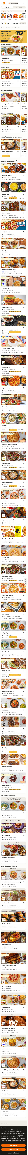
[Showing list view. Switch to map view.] (25, 11)
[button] (3, 3)
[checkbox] (3, 17)
